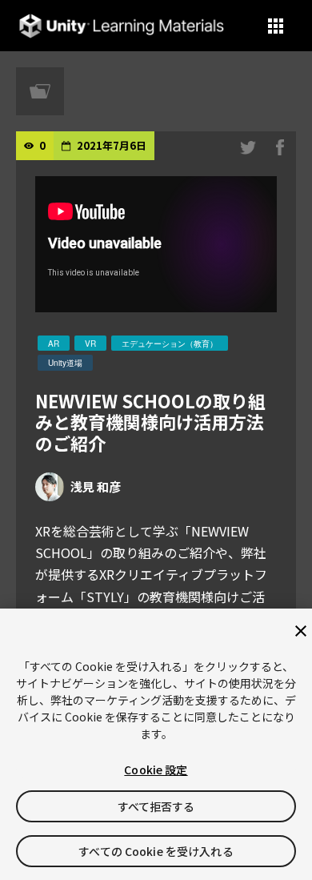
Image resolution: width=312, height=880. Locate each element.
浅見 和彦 (95, 486)
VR (90, 343)
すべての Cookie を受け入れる (156, 851)
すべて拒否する (156, 806)
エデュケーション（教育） (170, 343)
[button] (275, 26)
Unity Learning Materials (121, 26)
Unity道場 (65, 362)
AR (53, 343)
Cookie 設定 (155, 769)
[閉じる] (300, 631)
